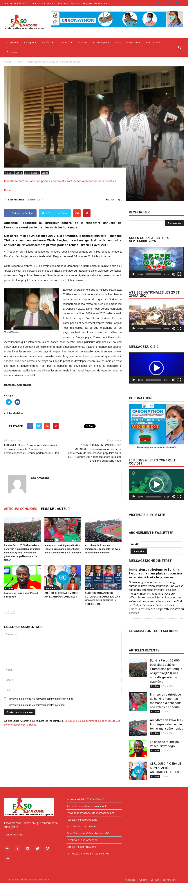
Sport (118, 42)
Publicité (75, 3)
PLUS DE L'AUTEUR (55, 509)
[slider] (153, 274)
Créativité (64, 42)
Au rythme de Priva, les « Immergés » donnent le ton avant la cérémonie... (167, 724)
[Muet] (173, 274)
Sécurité (82, 42)
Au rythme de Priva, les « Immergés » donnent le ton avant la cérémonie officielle (102, 549)
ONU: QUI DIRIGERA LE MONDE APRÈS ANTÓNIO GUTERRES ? (165, 768)
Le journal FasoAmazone (95, 3)
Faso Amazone (16, 199)
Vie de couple (99, 42)
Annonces (63, 3)
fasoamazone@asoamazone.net (23, 838)
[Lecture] (133, 274)
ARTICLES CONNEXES (20, 509)
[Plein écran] (179, 274)
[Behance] (159, 3)
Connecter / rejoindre (44, 3)
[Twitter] (173, 3)
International (153, 42)
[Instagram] (168, 3)
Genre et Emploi (32, 173)
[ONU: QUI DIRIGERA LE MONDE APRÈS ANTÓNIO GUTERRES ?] (62, 577)
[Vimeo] (177, 3)
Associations (133, 42)
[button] (179, 47)
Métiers (19, 173)
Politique (29, 42)
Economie (12, 52)
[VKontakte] (182, 3)
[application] (156, 262)
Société (46, 42)
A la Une (11, 42)
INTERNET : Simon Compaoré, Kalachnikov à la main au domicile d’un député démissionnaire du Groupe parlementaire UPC (31, 449)
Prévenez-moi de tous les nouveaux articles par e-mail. (37, 705)
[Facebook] (164, 3)
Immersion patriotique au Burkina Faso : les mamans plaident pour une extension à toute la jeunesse (62, 549)
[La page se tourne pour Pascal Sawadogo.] (22, 577)
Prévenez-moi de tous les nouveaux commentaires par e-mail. (41, 698)
